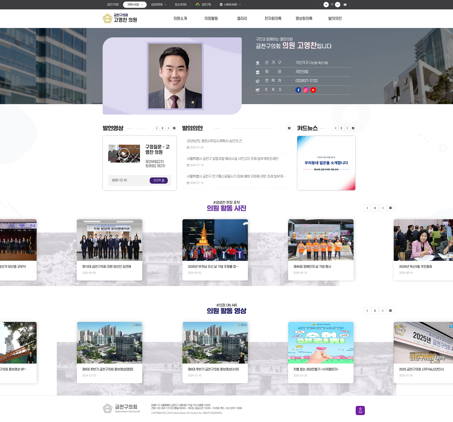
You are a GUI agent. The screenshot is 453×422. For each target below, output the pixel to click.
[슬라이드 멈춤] (162, 128)
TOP (360, 412)
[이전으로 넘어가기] (156, 128)
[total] (390, 207)
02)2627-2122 (306, 81)
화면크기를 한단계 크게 (326, 4)
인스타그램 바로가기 (306, 90)
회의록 (157, 180)
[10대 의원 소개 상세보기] (326, 163)
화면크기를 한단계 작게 (337, 4)
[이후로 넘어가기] (382, 310)
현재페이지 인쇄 (345, 4)
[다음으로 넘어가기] (168, 128)
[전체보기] (174, 128)
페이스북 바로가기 (298, 90)
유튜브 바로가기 (313, 90)
